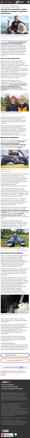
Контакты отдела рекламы (9, 386)
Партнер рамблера (13, 430)
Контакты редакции (7, 384)
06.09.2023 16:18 (5, 6)
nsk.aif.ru (3, 55)
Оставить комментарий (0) (15, 360)
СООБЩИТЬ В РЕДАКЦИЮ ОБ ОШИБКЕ (12, 388)
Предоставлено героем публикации (9, 114)
